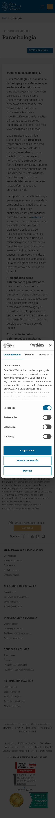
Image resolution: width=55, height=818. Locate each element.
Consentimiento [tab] (12, 354)
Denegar (27, 470)
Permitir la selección (27, 460)
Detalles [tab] (29, 354)
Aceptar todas (27, 450)
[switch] (47, 417)
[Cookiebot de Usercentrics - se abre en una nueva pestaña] (32, 345)
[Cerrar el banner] (50, 345)
